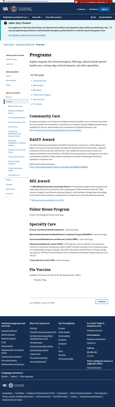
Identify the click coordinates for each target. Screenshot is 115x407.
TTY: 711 (90, 356)
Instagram (62, 343)
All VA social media (65, 358)
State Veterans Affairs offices (41, 346)
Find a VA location (94, 367)
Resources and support (96, 339)
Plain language (100, 393)
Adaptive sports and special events (12, 351)
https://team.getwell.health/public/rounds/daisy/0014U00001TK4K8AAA (59, 167)
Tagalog (14, 376)
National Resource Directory (12, 364)
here (61, 215)
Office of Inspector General (81, 393)
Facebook (62, 339)
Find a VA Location (53, 17)
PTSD (3, 342)
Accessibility (7, 393)
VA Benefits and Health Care (15, 17)
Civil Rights (19, 393)
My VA (93, 17)
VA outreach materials (39, 358)
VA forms (33, 328)
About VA (36, 17)
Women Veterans (8, 334)
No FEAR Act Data (61, 396)
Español (4, 376)
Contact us (93, 9)
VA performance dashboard (91, 396)
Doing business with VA (39, 350)
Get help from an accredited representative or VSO (41, 337)
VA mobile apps (36, 342)
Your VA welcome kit (38, 361)
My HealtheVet (105, 17)
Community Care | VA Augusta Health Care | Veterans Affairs (57, 130)
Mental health (7, 346)
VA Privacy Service (43, 396)
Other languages (26, 376)
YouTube (62, 355)
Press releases (64, 332)
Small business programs (11, 356)
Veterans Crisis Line (94, 330)
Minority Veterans (8, 338)
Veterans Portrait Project (12, 399)
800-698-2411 (92, 352)
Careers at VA (35, 354)
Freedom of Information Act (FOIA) (41, 393)
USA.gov (73, 396)
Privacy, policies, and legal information (17, 396)
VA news (61, 328)
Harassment (62, 393)
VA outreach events (9, 360)
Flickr (60, 351)
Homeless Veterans (9, 331)
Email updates (64, 336)
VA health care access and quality (43, 332)
